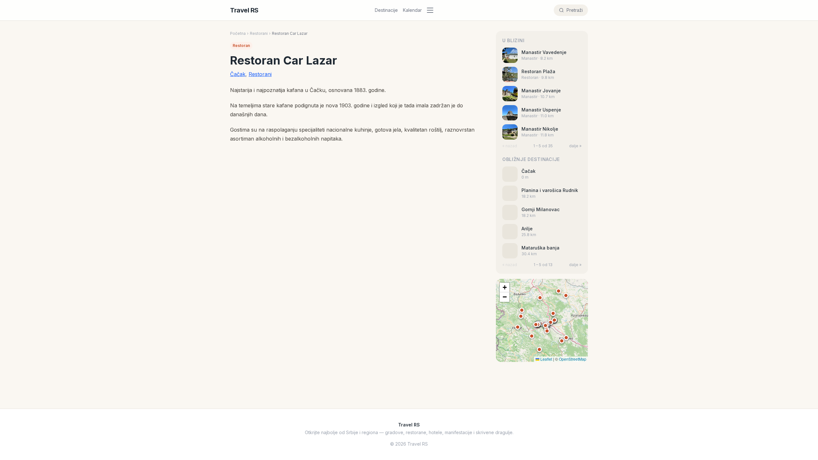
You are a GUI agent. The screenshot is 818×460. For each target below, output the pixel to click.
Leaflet (545, 359)
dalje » (575, 145)
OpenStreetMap (572, 359)
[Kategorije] (432, 10)
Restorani (259, 33)
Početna (238, 33)
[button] (545, 325)
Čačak (237, 74)
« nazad (509, 145)
